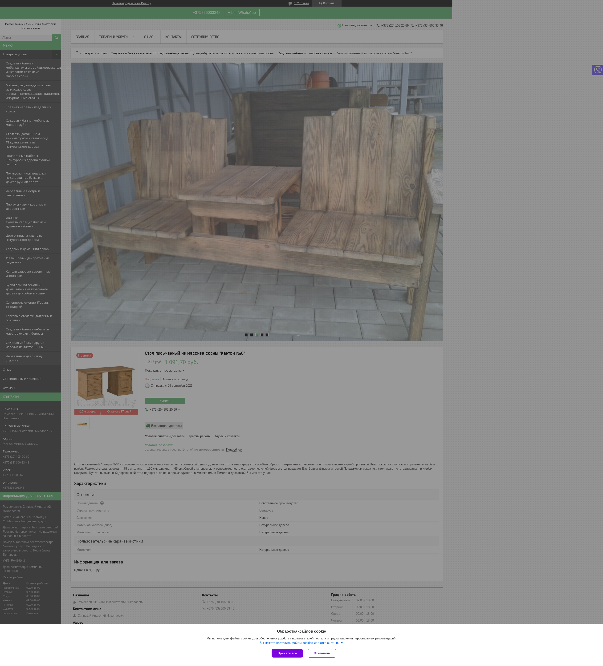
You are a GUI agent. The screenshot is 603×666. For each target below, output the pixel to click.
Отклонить (322, 653)
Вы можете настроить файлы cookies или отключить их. (300, 643)
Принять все (287, 653)
